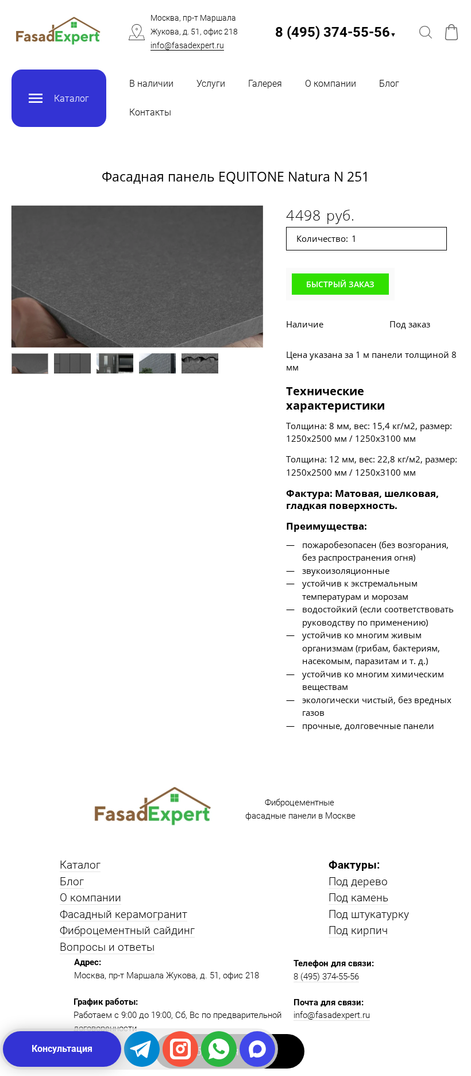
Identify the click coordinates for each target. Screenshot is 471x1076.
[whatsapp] (219, 1049)
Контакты (150, 112)
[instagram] (180, 1049)
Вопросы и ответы (107, 947)
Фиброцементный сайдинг (127, 930)
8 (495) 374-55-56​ (335, 32)
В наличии (151, 83)
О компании (330, 83)
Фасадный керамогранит (123, 914)
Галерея (265, 83)
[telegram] (142, 1049)
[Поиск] (425, 32)
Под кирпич (358, 930)
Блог (389, 83)
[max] (257, 1049)
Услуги (210, 83)
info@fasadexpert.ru (187, 45)
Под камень (358, 897)
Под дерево (358, 881)
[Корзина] (451, 32)
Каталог (80, 864)
